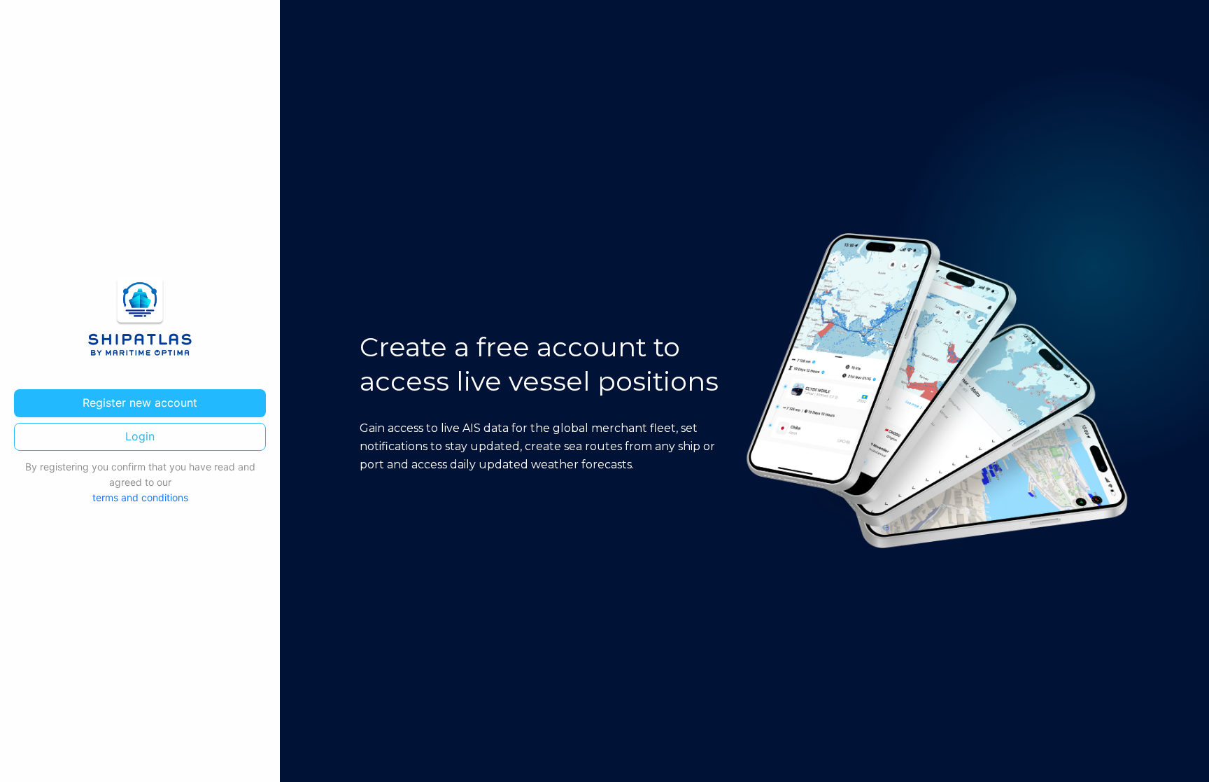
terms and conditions (140, 497)
